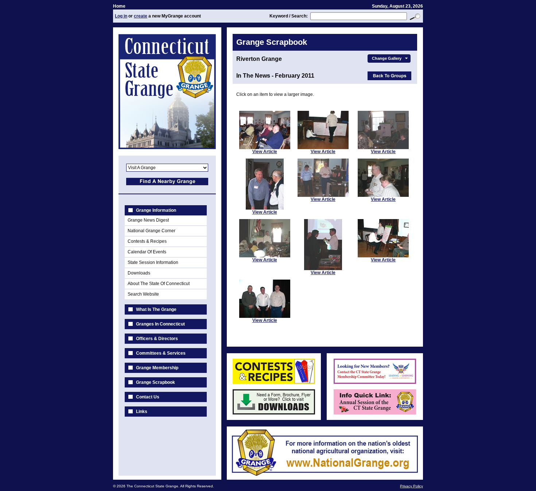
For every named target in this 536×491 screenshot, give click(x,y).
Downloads (139, 273)
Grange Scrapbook (155, 382)
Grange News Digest (148, 220)
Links (141, 411)
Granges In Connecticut (160, 324)
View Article (264, 151)
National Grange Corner (151, 230)
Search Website (143, 294)
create (140, 16)
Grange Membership (157, 367)
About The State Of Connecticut (159, 283)
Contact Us (147, 397)
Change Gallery (386, 58)
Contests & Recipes (147, 241)
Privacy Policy (411, 486)
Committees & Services (161, 353)
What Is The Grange (156, 309)
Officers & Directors (157, 338)
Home (119, 6)
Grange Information (156, 210)
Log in (121, 16)
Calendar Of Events (147, 251)
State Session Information (153, 262)
